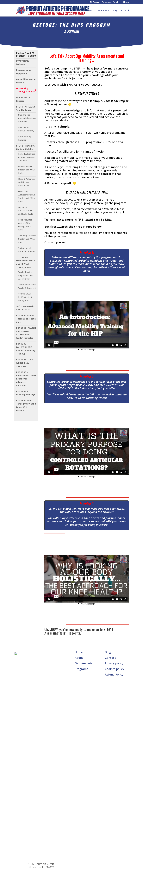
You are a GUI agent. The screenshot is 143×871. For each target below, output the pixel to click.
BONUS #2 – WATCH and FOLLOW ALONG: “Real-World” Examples (26, 333)
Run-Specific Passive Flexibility (26, 129)
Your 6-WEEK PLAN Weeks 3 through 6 (27, 286)
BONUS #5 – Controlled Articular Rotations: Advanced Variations (26, 379)
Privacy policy (114, 663)
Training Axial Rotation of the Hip (27, 250)
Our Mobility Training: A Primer (25, 90)
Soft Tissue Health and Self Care (25, 308)
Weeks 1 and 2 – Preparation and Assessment (25, 275)
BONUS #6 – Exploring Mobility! (25, 393)
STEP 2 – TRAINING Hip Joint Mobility (25, 147)
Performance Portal (110, 2)
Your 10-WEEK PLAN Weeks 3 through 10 (25, 297)
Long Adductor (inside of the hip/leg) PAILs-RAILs (25, 224)
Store (123, 10)
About (90, 10)
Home (80, 10)
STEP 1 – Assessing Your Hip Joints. (80, 631)
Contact (110, 658)
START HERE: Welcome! (22, 63)
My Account (94, 2)
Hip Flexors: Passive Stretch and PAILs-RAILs (25, 210)
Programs (81, 669)
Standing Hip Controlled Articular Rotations (27, 118)
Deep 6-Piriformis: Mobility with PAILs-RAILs (26, 182)
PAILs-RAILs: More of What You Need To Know (26, 157)
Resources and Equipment (23, 72)
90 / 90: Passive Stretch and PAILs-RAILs (26, 170)
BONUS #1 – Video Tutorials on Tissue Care (26, 318)
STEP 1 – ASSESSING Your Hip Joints (25, 108)
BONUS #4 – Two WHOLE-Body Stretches (24, 363)
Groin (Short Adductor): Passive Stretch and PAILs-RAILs (26, 196)
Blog (115, 10)
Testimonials (102, 10)
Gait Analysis (83, 663)
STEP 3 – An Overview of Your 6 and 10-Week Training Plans (25, 262)
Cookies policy (114, 669)
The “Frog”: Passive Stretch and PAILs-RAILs (27, 239)
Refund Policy (114, 674)
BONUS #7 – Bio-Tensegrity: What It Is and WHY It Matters (26, 405)
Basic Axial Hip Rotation (25, 138)
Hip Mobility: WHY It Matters (26, 81)
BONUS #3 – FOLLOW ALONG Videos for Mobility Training (25, 348)
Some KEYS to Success (23, 99)
